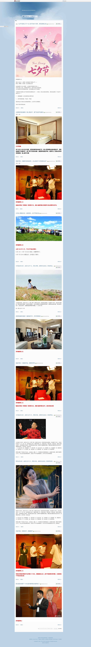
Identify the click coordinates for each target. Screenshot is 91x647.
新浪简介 (31, 639)
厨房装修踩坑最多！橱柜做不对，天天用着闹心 (28, 316)
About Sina (35, 639)
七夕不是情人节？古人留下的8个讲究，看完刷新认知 (32, 23)
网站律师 (50, 639)
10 (51, 628)
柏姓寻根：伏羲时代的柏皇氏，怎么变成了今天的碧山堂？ (31, 161)
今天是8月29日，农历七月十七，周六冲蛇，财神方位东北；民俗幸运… (35, 266)
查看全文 (59, 107)
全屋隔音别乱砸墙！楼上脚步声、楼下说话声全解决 (29, 112)
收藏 (21, 107)
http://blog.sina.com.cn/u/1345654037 (28, 10)
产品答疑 (60, 639)
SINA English (55, 639)
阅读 (16, 107)
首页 (23, 16)
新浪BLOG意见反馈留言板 (42, 637)
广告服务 (39, 639)
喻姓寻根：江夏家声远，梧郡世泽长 (25, 363)
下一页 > (55, 628)
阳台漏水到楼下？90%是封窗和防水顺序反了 (28, 583)
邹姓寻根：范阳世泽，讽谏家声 (24, 531)
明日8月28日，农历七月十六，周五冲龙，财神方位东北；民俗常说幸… (35, 461)
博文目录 (27, 16)
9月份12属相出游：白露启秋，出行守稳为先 (27, 213)
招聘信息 (47, 639)
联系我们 (43, 639)
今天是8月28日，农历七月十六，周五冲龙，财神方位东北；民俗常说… (35, 415)
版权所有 (47, 642)
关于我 (31, 16)
